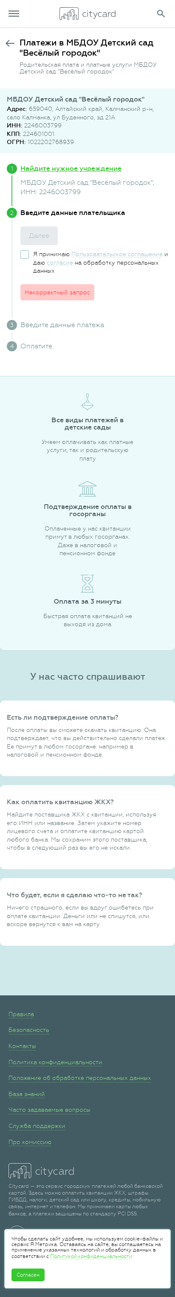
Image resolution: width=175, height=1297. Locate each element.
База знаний (26, 1094)
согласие (60, 262)
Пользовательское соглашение (117, 254)
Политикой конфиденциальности (91, 1256)
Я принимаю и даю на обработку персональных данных (100, 262)
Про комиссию (29, 1142)
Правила (21, 1014)
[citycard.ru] (87, 13)
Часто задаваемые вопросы (49, 1109)
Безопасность (28, 1029)
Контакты (22, 1046)
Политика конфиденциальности (55, 1062)
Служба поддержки (36, 1125)
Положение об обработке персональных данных (79, 1077)
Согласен (28, 1275)
